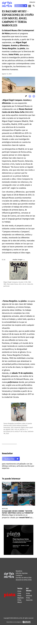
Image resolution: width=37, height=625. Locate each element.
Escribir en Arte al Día (23, 578)
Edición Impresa (22, 573)
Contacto (19, 575)
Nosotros (19, 571)
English (32, 2)
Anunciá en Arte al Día (24, 580)
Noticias (5, 509)
